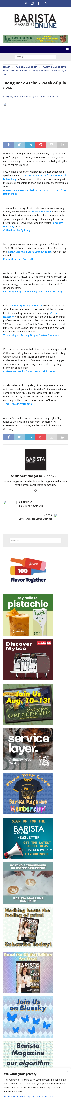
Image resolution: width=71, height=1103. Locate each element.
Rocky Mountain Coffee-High (19, 259)
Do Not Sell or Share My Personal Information (29, 1096)
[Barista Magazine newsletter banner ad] (28, 857)
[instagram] (32, 3)
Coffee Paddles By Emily (17, 230)
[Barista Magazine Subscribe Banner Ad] (28, 946)
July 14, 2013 (12, 96)
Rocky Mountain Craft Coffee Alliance (29, 251)
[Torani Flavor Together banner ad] (28, 589)
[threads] (45, 3)
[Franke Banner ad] (28, 678)
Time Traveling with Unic (17, 403)
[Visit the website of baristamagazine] (35, 490)
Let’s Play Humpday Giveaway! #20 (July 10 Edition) (32, 291)
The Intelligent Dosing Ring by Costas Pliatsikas (31, 335)
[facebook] (39, 3)
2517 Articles (53, 476)
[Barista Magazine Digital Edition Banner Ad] (28, 991)
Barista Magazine (26, 67)
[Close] (68, 1071)
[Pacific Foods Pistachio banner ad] (28, 634)
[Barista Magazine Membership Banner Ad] (28, 812)
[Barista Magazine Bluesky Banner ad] (28, 1035)
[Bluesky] (26, 3)
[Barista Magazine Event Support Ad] (28, 901)
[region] (35, 1085)
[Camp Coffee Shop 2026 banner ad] (35, 40)
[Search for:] (35, 56)
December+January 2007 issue (25, 305)
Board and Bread (41, 211)
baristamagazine (30, 96)
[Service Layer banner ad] (28, 767)
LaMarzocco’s (31, 175)
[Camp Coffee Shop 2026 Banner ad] (28, 723)
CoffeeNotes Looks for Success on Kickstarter (29, 371)
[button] (66, 49)
